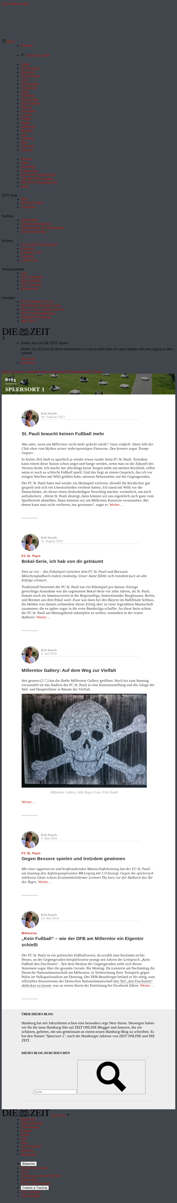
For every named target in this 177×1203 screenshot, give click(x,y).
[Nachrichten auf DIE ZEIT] (26, 334)
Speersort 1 (25, 389)
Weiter (116, 505)
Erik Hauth (49, 413)
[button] (8, 41)
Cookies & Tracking (34, 1187)
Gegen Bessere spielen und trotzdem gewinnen (73, 858)
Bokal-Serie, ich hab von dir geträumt (62, 561)
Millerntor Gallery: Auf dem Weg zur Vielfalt (69, 670)
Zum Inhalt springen (15, 3)
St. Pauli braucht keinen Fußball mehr (63, 433)
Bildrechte (28, 1163)
